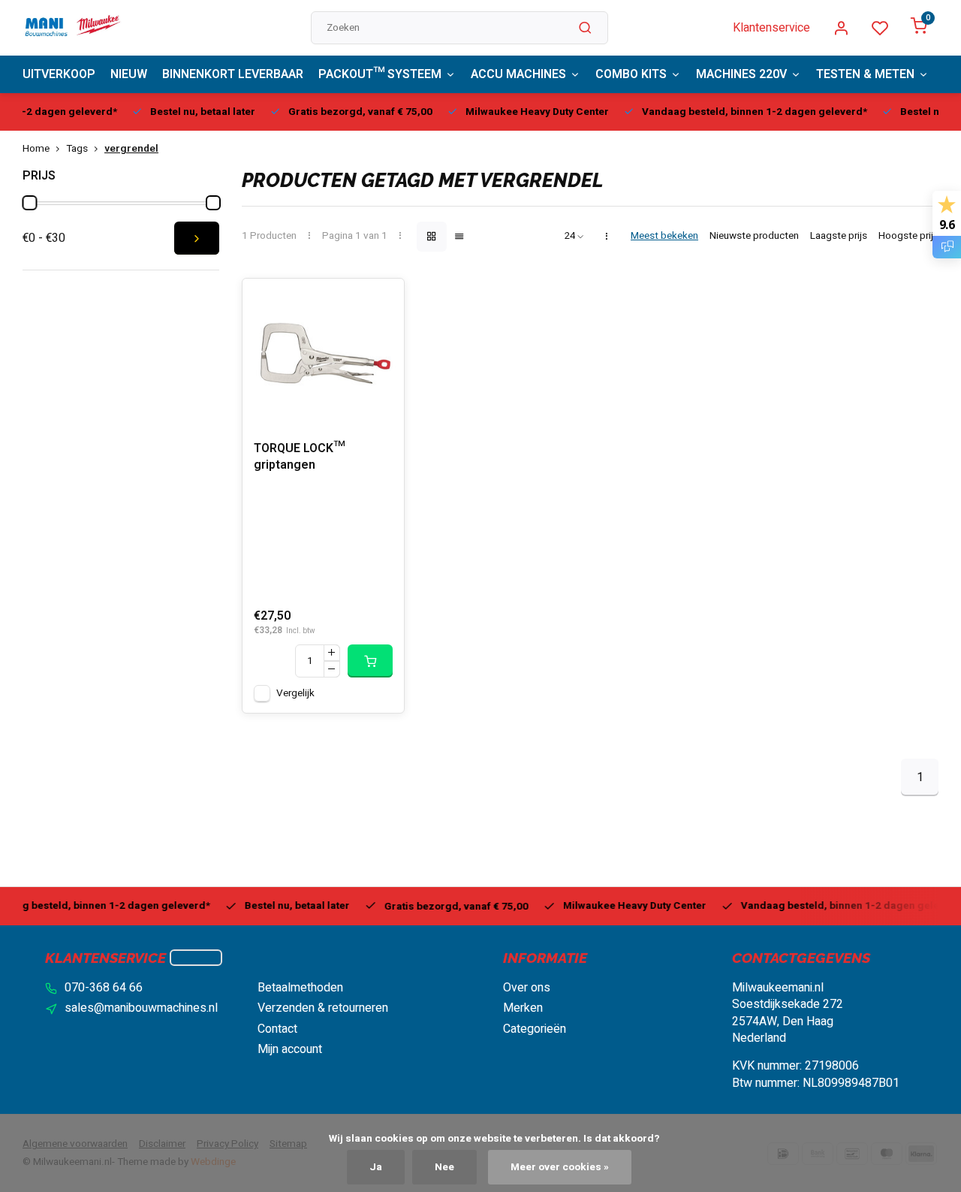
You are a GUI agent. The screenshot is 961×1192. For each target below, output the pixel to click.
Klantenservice (771, 28)
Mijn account (290, 1049)
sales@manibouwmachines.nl (141, 1008)
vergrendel (131, 149)
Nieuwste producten (754, 236)
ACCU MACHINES (518, 74)
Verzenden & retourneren (323, 1008)
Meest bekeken (664, 236)
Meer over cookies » (560, 1167)
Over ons (526, 987)
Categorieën (534, 1029)
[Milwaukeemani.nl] (72, 27)
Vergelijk (295, 693)
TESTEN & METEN (865, 74)
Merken (523, 1008)
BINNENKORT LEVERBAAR (232, 74)
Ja (375, 1167)
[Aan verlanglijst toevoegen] (381, 301)
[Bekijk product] (370, 660)
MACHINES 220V (741, 74)
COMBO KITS (631, 74)
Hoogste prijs (908, 236)
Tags (77, 149)
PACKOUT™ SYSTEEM (379, 74)
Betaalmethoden (300, 987)
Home (36, 149)
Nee (444, 1167)
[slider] (29, 202)
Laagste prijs (838, 236)
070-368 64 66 (104, 987)
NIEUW (128, 74)
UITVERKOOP (59, 74)
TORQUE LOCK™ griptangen (299, 457)
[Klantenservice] (196, 957)
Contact (277, 1029)
